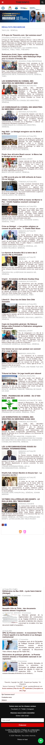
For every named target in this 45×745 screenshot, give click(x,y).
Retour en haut (22, 739)
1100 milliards (8, 195)
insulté (5, 389)
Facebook (14, 709)
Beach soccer (8, 172)
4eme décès (7, 149)
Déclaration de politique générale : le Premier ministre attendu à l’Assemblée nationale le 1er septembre (22, 657)
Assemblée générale (11, 344)
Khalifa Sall (19, 492)
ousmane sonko (31, 220)
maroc (18, 172)
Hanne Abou (6, 639)
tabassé (20, 389)
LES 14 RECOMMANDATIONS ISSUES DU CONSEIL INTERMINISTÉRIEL (19, 448)
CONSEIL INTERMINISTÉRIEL (13, 466)
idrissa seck (7, 220)
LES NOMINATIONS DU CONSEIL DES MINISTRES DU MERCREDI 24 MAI (22, 439)
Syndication (29, 688)
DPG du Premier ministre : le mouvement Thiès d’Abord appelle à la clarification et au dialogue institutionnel (22, 635)
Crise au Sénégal (25, 246)
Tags (24, 690)
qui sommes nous (30, 48)
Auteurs (4, 700)
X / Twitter (22, 709)
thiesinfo (25, 49)
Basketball (26, 344)
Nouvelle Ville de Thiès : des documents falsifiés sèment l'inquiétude (19, 609)
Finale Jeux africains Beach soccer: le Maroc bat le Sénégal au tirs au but (22, 155)
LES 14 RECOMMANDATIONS (15, 467)
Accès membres (7, 688)
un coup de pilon (17, 367)
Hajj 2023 (16, 149)
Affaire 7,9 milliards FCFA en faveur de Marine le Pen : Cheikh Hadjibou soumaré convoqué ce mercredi (22, 202)
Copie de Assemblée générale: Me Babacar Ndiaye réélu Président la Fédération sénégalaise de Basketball (22, 326)
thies (12, 49)
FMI (16, 195)
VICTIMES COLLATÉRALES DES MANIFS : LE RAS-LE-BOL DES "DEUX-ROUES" (21, 500)
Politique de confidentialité (30, 730)
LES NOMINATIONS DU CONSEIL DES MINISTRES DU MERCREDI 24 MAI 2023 (18, 418)
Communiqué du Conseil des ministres (19, 125)
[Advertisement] (21, 562)
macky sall (18, 220)
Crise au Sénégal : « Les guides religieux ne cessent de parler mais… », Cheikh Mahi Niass (21, 227)
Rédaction (5, 661)
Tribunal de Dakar (33, 389)
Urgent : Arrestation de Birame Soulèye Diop (20, 279)
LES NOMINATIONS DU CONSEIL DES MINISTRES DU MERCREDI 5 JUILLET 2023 (19, 82)
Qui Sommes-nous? (8, 694)
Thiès (17, 49)
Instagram (30, 709)
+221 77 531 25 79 (30, 732)
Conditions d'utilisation (13, 730)
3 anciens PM (7, 272)
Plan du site (18, 688)
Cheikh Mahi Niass (9, 246)
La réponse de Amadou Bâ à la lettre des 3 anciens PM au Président (19, 254)
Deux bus (30, 317)
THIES (32, 412)
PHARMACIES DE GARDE (11, 412)
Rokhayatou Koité (25, 74)
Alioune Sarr (8, 492)
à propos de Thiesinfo (11, 48)
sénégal (5, 49)
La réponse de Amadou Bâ (25, 272)
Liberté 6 (38, 317)
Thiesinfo (22, 2)
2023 (3, 436)
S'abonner (22, 725)
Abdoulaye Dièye (9, 74)
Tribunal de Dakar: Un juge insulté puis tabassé (21, 373)
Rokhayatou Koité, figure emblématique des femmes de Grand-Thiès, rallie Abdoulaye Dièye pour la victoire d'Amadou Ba (21, 56)
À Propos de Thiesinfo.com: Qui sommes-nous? (22, 35)
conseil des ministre (15, 436)
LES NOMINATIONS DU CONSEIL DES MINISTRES (20, 100)
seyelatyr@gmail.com (15, 732)
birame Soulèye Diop (11, 295)
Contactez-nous (7, 697)
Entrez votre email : (22, 716)
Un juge (5, 391)
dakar (4, 317)
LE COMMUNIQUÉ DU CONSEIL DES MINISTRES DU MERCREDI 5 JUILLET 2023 (22, 108)
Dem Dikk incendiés (16, 317)
